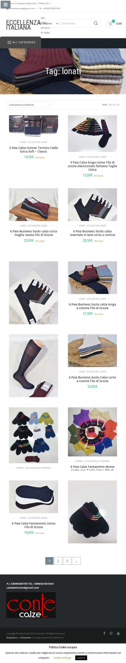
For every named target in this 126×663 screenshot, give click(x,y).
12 (109, 104)
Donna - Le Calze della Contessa (34, 467)
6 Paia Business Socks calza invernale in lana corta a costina (92, 233)
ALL (118, 104)
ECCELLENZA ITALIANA (23, 25)
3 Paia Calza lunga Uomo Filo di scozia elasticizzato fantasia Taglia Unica (92, 166)
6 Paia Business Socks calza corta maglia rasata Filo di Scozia (33, 233)
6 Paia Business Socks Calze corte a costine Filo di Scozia (92, 379)
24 (113, 104)
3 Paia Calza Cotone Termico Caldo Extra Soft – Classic (33, 149)
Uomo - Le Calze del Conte (33, 142)
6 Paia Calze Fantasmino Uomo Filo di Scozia (33, 525)
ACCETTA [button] (81, 658)
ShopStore (11, 637)
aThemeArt (25, 637)
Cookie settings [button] (62, 657)
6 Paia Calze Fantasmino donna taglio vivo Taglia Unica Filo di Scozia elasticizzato (92, 470)
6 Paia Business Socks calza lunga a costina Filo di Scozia (92, 306)
